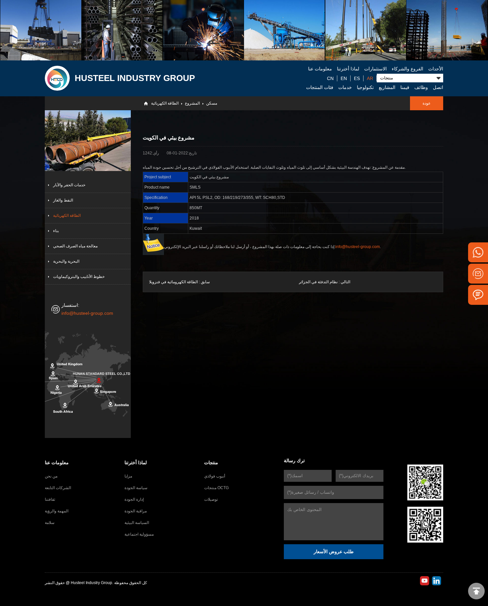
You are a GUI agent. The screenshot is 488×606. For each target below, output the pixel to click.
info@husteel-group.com (87, 313)
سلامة (49, 522)
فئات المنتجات (319, 87)
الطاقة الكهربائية (165, 103)
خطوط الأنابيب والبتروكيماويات (79, 276)
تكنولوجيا (365, 87)
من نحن (51, 476)
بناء (56, 230)
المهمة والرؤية (56, 511)
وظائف (421, 87)
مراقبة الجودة (135, 511)
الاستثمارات (375, 68)
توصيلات (211, 499)
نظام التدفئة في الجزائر (318, 282)
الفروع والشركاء (407, 68)
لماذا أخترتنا (348, 68)
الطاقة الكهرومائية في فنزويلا (173, 282)
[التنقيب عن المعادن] (284, 30)
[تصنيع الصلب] (203, 30)
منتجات (211, 462)
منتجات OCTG (216, 487)
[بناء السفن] (40, 30)
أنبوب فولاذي (214, 476)
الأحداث (435, 68)
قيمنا (404, 87)
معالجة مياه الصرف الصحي (75, 246)
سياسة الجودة (135, 487)
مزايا (128, 476)
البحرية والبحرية (66, 261)
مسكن (211, 103)
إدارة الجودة (134, 499)
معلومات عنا (320, 68)
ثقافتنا (50, 499)
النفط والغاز (63, 200)
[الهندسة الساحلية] (365, 30)
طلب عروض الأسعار (334, 551)
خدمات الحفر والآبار (69, 185)
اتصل (438, 87)
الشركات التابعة (58, 487)
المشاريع (387, 87)
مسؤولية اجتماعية (139, 534)
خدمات (345, 87)
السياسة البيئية (136, 522)
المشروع (192, 103)
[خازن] (122, 30)
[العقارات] (446, 30)
